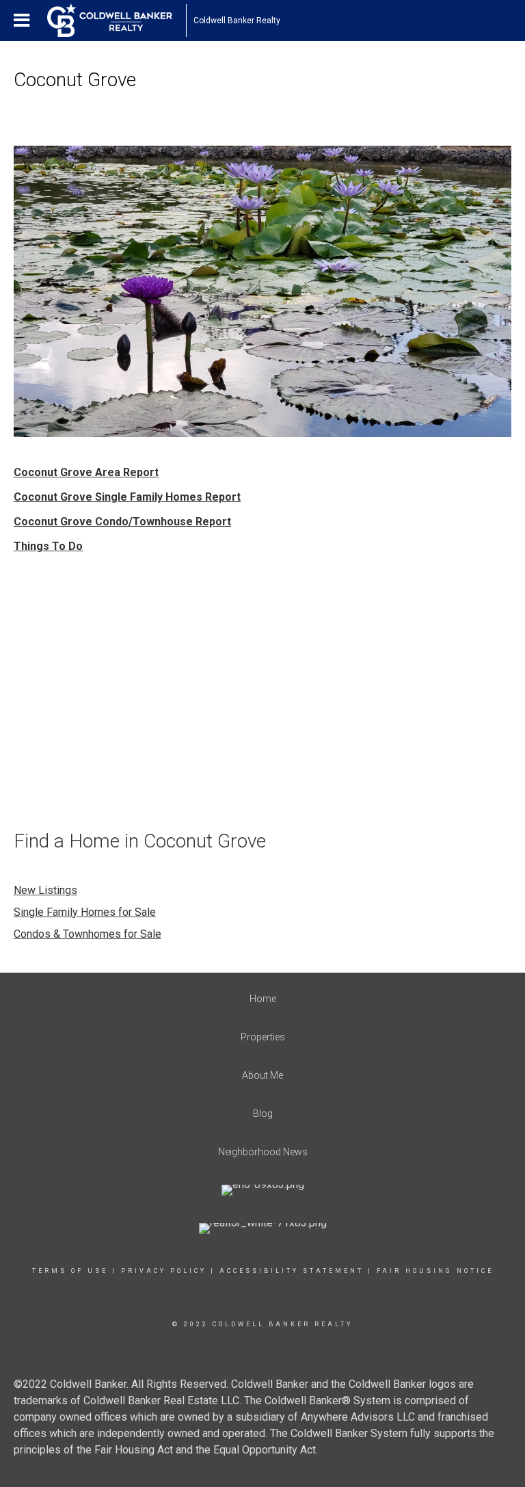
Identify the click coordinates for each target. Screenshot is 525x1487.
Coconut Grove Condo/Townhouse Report (122, 521)
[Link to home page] (116, 20)
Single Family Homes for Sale (85, 912)
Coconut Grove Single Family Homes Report (127, 496)
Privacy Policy (163, 1270)
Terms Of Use (70, 1270)
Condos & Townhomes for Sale (87, 933)
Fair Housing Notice (435, 1270)
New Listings (45, 890)
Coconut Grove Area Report (86, 472)
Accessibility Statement (291, 1270)
